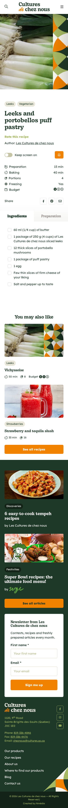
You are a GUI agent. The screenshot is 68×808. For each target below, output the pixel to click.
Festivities (12, 569)
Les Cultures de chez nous (35, 143)
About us (11, 764)
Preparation (17, 166)
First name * (20, 645)
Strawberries (14, 424)
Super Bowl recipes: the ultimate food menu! (29, 579)
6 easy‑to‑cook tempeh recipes (28, 515)
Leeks (10, 104)
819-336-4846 (22, 732)
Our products (14, 751)
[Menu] (61, 7)
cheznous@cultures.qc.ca (29, 740)
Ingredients (17, 216)
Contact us (12, 783)
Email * (16, 663)
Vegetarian (26, 104)
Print (59, 155)
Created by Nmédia (34, 803)
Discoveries (13, 506)
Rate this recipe (17, 137)
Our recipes (13, 757)
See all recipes (34, 449)
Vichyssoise (14, 370)
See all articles (34, 603)
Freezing (15, 184)
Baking (14, 172)
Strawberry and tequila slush (29, 430)
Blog (8, 777)
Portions (15, 178)
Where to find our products (24, 770)
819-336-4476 (19, 736)
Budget (14, 189)
